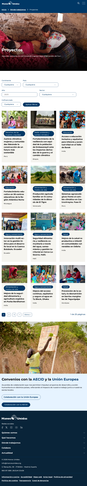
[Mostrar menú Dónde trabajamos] (84, 442)
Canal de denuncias (40, 481)
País (24, 81)
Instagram (11, 427)
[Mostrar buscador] (78, 3)
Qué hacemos (9, 438)
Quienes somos (9, 433)
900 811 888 (6, 471)
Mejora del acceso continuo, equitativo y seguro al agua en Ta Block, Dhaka (43, 287)
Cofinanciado (7, 100)
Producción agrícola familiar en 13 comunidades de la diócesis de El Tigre (43, 187)
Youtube (16, 427)
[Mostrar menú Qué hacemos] (84, 437)
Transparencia (25, 481)
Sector (42, 90)
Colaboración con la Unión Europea (21, 397)
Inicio (4, 10)
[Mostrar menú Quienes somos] (84, 432)
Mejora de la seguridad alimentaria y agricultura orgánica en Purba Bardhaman (14, 287)
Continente (6, 81)
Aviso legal (48, 477)
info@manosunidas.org (11, 463)
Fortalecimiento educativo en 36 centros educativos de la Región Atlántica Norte (14, 187)
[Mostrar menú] (83, 3)
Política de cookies (10, 481)
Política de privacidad (63, 477)
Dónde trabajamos (18, 10)
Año (3, 90)
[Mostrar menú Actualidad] (84, 453)
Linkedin (21, 427)
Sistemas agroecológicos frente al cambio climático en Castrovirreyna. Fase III (72, 187)
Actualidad (7, 453)
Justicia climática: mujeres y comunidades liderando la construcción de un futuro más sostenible (14, 136)
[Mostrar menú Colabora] (84, 448)
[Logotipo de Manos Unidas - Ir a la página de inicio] (11, 4)
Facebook (2, 427)
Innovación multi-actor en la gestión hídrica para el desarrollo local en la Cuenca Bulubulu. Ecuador (14, 237)
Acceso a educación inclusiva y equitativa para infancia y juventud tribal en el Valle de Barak (72, 136)
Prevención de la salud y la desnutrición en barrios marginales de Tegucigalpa (72, 287)
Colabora (6, 448)
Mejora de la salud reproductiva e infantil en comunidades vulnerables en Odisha (72, 237)
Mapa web (37, 477)
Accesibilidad (26, 477)
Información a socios (10, 477)
